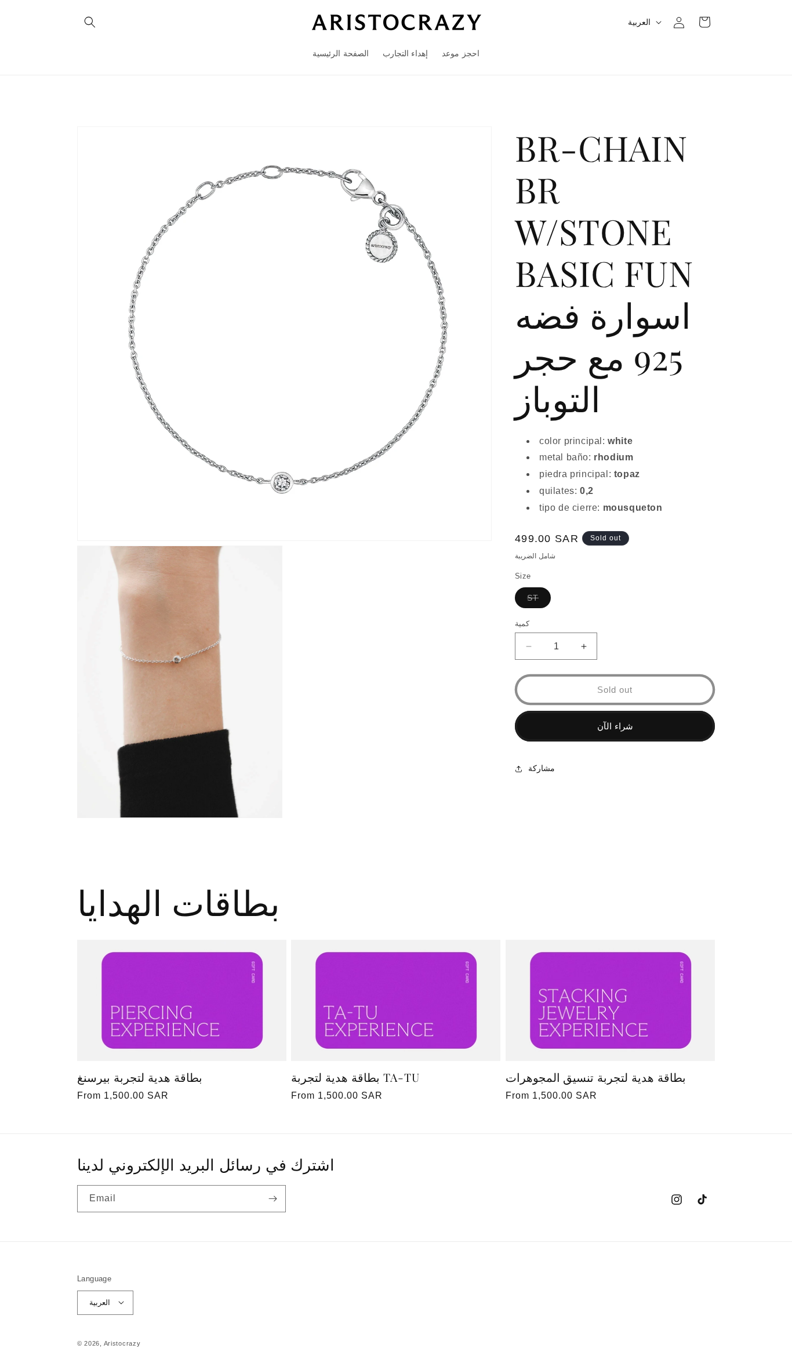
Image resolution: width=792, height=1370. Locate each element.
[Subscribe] (272, 1198)
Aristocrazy (122, 1342)
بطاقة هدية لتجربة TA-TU (355, 1077)
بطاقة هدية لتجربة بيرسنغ (139, 1077)
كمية (522, 623)
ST (539, 600)
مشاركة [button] (541, 768)
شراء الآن (615, 726)
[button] (90, 22)
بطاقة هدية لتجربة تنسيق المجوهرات (596, 1077)
